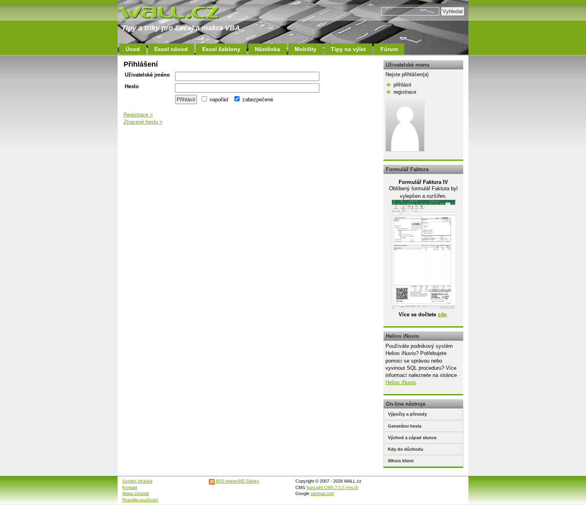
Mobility (306, 49)
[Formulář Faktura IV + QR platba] (423, 307)
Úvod (133, 49)
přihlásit (402, 85)
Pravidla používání (140, 499)
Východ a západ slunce (412, 437)
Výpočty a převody (407, 414)
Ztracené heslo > (143, 122)
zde (442, 315)
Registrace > (138, 115)
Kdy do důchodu (405, 449)
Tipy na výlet (348, 49)
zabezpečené (257, 100)
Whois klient (401, 460)
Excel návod (171, 49)
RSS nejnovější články (236, 481)
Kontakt (129, 487)
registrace (404, 92)
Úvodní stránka (137, 481)
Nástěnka (267, 49)
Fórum (389, 49)
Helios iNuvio (400, 382)
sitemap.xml (322, 493)
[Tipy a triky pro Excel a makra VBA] (177, 12)
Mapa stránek (135, 493)
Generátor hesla (404, 426)
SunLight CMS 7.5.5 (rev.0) (332, 487)
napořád (218, 100)
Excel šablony (221, 49)
